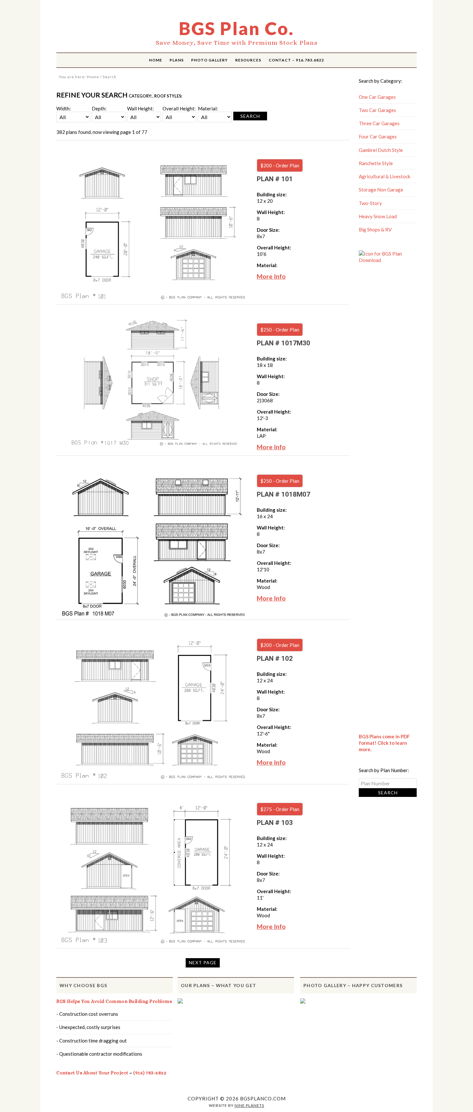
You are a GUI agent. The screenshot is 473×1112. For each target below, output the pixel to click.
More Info (271, 276)
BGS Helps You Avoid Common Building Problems (114, 1001)
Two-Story (370, 203)
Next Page (203, 962)
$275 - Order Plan (279, 809)
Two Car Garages (377, 110)
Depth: (99, 108)
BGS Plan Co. (236, 28)
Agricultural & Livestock (384, 176)
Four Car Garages (378, 136)
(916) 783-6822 (149, 1073)
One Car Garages (377, 97)
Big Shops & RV (375, 229)
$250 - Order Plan (279, 329)
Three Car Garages (379, 123)
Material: (208, 108)
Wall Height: (140, 108)
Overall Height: (179, 108)
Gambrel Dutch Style (381, 150)
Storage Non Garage (381, 189)
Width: (63, 108)
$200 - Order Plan (279, 165)
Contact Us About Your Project (92, 1073)
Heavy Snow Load (378, 216)
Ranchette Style (376, 163)
